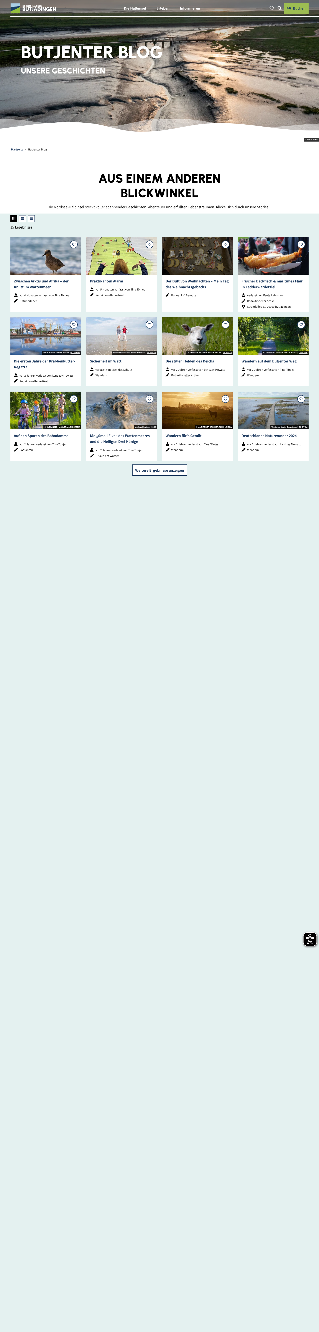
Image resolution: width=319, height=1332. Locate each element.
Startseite (16, 149)
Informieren (190, 8)
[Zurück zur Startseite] (33, 8)
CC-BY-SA (75, 353)
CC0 (154, 427)
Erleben (162, 8)
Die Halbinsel (135, 8)
